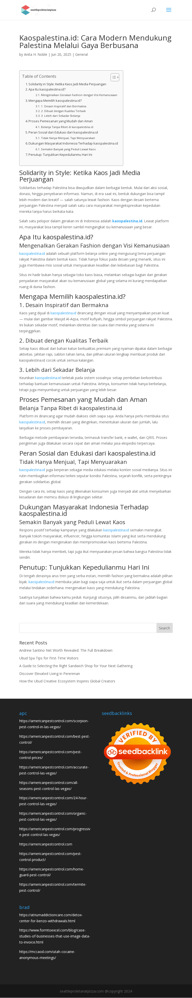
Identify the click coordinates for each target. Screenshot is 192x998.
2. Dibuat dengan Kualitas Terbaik (63, 111)
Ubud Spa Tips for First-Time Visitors (48, 658)
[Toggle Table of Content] (112, 77)
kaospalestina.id (127, 221)
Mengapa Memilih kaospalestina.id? (55, 101)
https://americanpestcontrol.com (45, 844)
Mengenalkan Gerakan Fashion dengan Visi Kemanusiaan (79, 95)
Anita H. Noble (35, 54)
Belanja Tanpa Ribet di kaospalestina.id (67, 127)
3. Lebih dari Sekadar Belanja (60, 116)
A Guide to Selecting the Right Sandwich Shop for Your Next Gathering (75, 665)
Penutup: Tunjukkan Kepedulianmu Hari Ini (60, 155)
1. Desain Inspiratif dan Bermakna (63, 106)
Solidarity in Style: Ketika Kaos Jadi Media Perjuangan (67, 84)
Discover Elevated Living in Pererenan (49, 673)
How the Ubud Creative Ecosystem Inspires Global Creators (67, 681)
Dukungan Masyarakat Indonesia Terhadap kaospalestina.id (73, 143)
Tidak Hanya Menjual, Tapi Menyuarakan (68, 138)
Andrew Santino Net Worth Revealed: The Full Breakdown (65, 650)
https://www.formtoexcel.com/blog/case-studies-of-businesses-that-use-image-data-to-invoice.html (54, 936)
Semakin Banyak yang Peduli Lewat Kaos (68, 149)
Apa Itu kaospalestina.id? (47, 89)
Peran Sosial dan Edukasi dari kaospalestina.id (63, 132)
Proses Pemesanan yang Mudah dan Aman (60, 121)
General (81, 54)
